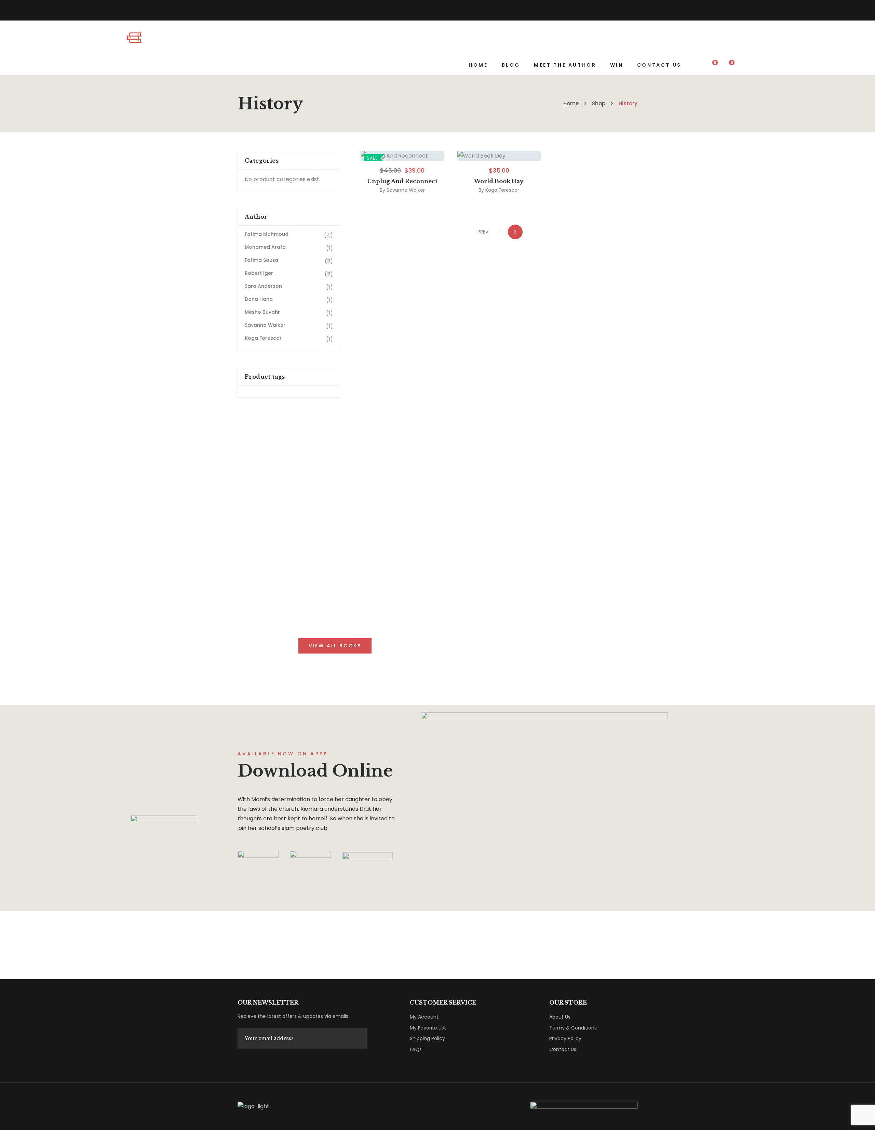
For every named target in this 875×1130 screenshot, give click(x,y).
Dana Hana (259, 299)
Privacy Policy (565, 1038)
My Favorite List (428, 1027)
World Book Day (499, 181)
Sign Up (242, 1061)
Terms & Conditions (573, 1027)
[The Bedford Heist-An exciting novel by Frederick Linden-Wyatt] (152, 37)
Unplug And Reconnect (402, 181)
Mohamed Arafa (265, 247)
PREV (482, 231)
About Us (559, 1016)
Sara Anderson (263, 286)
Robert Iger (259, 273)
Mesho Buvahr (262, 312)
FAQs (416, 1049)
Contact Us (562, 1049)
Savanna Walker (406, 190)
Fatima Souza (261, 260)
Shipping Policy (427, 1038)
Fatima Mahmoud (266, 234)
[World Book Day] (498, 156)
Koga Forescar (502, 190)
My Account (424, 1016)
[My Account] (745, 65)
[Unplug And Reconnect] (402, 156)
